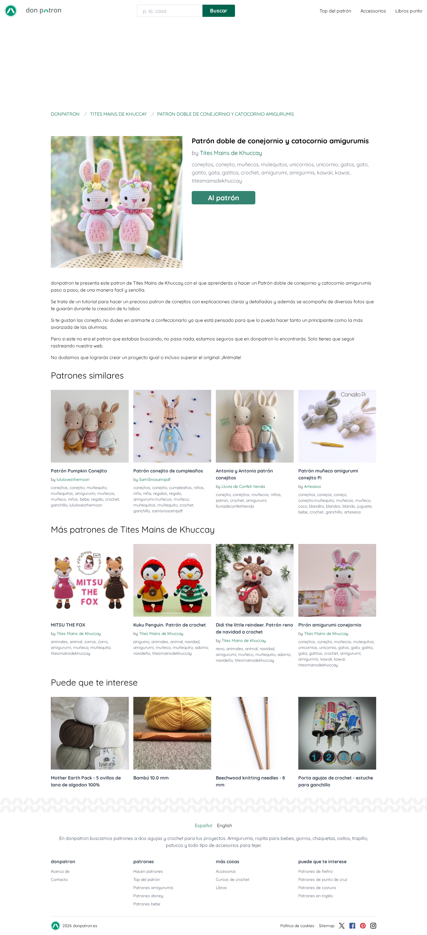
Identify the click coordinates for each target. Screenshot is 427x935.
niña (147, 493)
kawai (342, 172)
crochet (250, 172)
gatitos (230, 172)
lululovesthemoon (73, 479)
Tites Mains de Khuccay (231, 152)
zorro (102, 641)
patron (222, 500)
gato (362, 164)
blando (348, 506)
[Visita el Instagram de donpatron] (373, 926)
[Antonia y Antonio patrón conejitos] (255, 426)
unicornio (327, 164)
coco (302, 506)
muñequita (100, 647)
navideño (141, 653)
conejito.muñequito (316, 500)
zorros (90, 641)
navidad (192, 641)
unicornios (301, 164)
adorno (201, 647)
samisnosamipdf (167, 510)
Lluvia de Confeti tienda (243, 486)
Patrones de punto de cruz (322, 879)
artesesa (352, 512)
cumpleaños (180, 487)
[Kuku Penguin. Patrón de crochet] (172, 580)
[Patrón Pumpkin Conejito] (90, 426)
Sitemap (326, 925)
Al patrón (223, 197)
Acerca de (60, 871)
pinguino (141, 641)
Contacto (59, 879)
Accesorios (226, 871)
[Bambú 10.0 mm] (172, 733)
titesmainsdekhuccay (217, 180)
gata (214, 172)
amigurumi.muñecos (152, 499)
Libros (221, 887)
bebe (84, 499)
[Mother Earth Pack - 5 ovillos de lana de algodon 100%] (90, 733)
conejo (340, 494)
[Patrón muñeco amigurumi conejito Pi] (337, 426)
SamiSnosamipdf (155, 479)
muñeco (58, 499)
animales (59, 641)
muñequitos (62, 493)
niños (73, 499)
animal (76, 641)
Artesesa (312, 486)
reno (220, 648)
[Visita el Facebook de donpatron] (352, 926)
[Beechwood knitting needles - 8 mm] (255, 733)
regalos (160, 493)
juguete (364, 506)
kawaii (325, 172)
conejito (225, 164)
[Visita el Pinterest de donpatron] (363, 926)
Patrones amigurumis (153, 887)
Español (203, 825)
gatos (347, 164)
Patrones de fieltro (315, 871)
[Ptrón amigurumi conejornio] (337, 580)
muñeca (80, 647)
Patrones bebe (146, 904)
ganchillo (59, 505)
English (224, 825)
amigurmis (302, 172)
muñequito (97, 487)
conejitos (202, 164)
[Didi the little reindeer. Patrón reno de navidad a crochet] (255, 580)
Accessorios (373, 11)
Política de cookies (297, 925)
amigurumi (274, 172)
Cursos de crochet (233, 879)
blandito (316, 506)
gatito (199, 172)
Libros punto (408, 11)
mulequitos (274, 164)
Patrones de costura (317, 887)
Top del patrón (335, 11)
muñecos (248, 164)
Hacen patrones (148, 871)
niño (137, 493)
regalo (97, 499)
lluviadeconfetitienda (235, 506)
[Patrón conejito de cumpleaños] (172, 426)
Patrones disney (148, 895)
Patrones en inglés (315, 895)
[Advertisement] (213, 65)
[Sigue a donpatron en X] (342, 926)
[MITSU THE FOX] (90, 580)
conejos (324, 494)
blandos (333, 506)
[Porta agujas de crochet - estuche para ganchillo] (337, 733)
